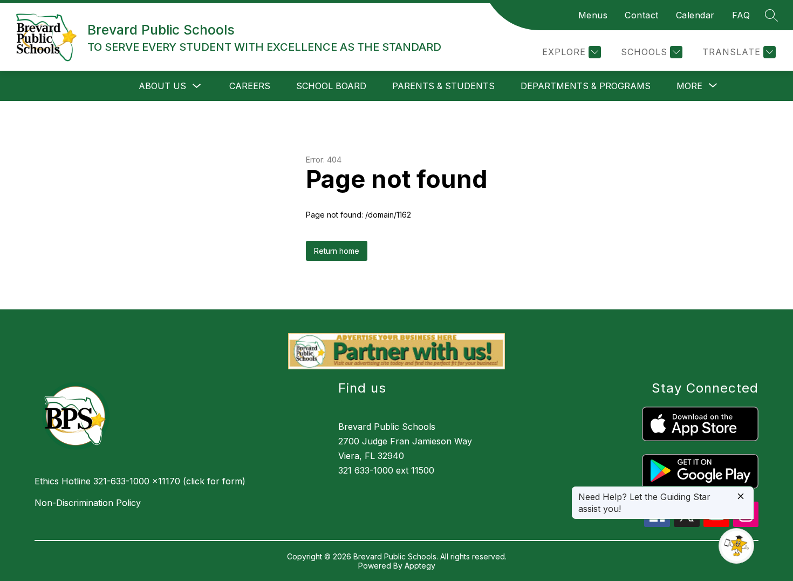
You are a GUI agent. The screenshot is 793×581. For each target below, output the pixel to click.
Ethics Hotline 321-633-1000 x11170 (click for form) (140, 481)
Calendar (695, 15)
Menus (593, 15)
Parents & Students (443, 85)
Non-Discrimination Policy (88, 502)
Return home (336, 250)
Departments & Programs (586, 85)
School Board (331, 85)
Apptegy (420, 565)
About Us (162, 85)
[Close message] (741, 497)
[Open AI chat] (736, 546)
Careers (249, 85)
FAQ (741, 15)
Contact (642, 15)
